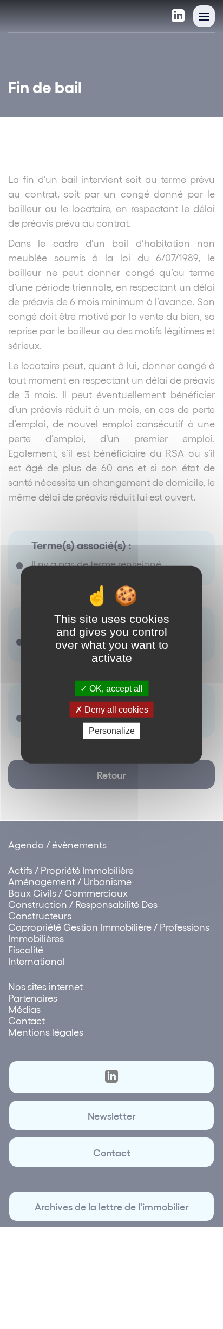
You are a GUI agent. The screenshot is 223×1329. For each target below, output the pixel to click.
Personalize (112, 730)
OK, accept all (115, 688)
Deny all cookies (115, 709)
